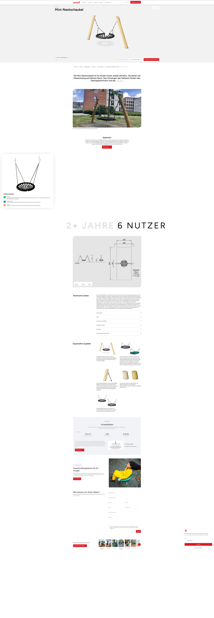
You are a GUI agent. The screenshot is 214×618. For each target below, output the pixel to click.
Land (185, 538)
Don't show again (198, 547)
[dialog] (107, 309)
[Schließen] (211, 530)
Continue (198, 544)
